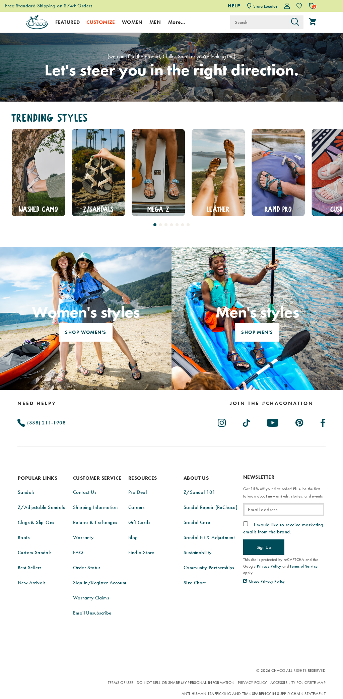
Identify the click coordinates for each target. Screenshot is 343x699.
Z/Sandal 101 (200, 492)
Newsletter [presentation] (258, 477)
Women (132, 22)
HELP (234, 5)
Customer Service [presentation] (97, 478)
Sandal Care (197, 522)
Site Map (317, 682)
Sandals (26, 492)
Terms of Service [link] (304, 566)
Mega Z (98, 209)
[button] (154, 224)
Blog (133, 537)
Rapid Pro (218, 209)
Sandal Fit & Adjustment (209, 537)
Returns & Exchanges (95, 522)
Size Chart (195, 582)
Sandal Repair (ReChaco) (210, 507)
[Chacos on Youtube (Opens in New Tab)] (273, 421)
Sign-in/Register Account (100, 582)
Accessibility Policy (289, 682)
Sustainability (198, 552)
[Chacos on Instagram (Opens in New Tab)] (222, 421)
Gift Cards (139, 522)
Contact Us (84, 492)
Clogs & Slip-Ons (36, 522)
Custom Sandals (35, 552)
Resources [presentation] (142, 478)
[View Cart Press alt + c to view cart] (312, 22)
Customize (100, 22)
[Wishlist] (299, 6)
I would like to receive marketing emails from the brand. (283, 528)
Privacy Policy (252, 682)
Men (155, 22)
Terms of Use (121, 682)
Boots (23, 537)
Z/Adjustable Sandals (41, 507)
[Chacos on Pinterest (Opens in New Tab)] (299, 421)
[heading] (272, 403)
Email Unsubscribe (92, 612)
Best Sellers (30, 567)
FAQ (78, 552)
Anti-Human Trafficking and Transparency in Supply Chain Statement (254, 693)
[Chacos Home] (36, 22)
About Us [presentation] (196, 478)
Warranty (83, 537)
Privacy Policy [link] (269, 566)
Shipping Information (95, 507)
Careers (136, 507)
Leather (158, 209)
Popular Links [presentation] (37, 478)
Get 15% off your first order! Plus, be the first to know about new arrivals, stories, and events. (283, 492)
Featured (67, 22)
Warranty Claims (91, 597)
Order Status (86, 567)
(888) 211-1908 (46, 422)
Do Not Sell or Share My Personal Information (185, 682)
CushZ (278, 209)
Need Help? (36, 403)
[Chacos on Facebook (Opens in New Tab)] (323, 421)
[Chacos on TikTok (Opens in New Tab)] (247, 421)
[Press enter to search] (295, 22)
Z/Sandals (38, 209)
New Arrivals (32, 582)
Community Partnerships (209, 567)
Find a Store (141, 552)
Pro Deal (137, 492)
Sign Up (264, 547)
